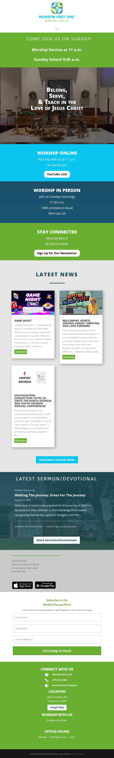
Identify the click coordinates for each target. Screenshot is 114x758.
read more (20, 351)
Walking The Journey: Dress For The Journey (50, 495)
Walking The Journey (25, 490)
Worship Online (57, 153)
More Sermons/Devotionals (57, 540)
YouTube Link (57, 174)
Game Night (22, 320)
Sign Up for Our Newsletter (57, 253)
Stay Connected (57, 232)
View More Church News (57, 460)
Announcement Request (64, 685)
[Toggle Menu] (57, 29)
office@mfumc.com (62, 674)
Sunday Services (68, 526)
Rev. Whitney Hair (34, 526)
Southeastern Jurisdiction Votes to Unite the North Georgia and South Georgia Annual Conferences (32, 401)
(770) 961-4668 (59, 679)
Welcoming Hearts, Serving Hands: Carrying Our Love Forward (80, 323)
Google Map (57, 707)
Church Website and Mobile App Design (50, 754)
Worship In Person (57, 190)
